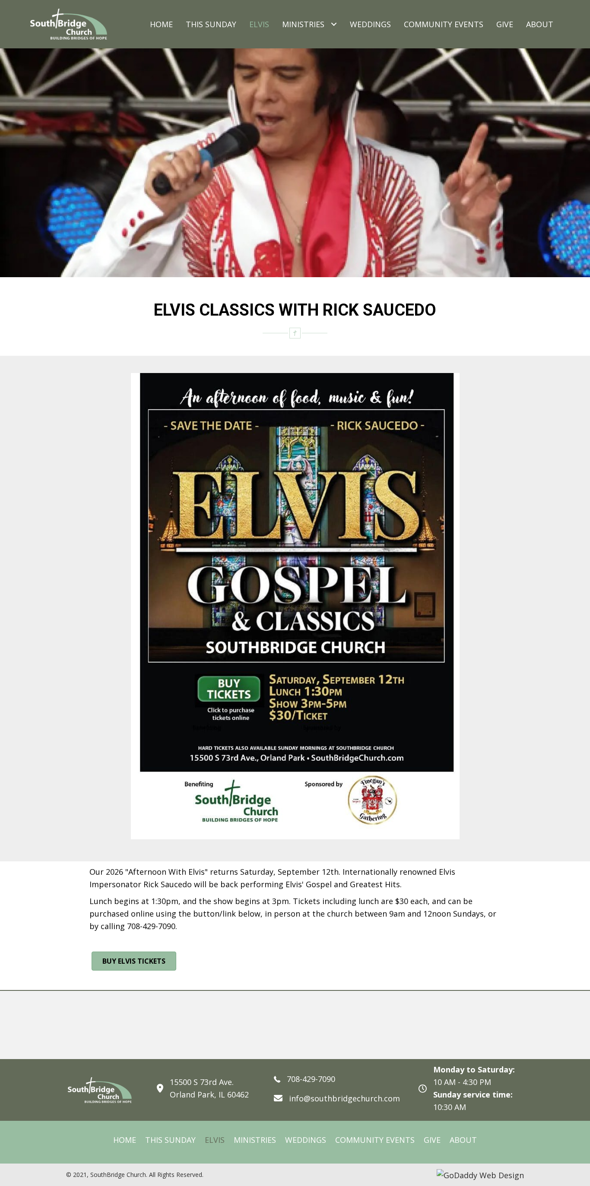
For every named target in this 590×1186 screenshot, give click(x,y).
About (463, 1140)
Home (124, 1140)
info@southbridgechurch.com (344, 1098)
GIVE (432, 1140)
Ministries (255, 1140)
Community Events (375, 1140)
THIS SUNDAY (170, 1140)
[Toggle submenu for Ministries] (333, 24)
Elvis (215, 1140)
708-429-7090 (311, 1079)
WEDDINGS (305, 1140)
